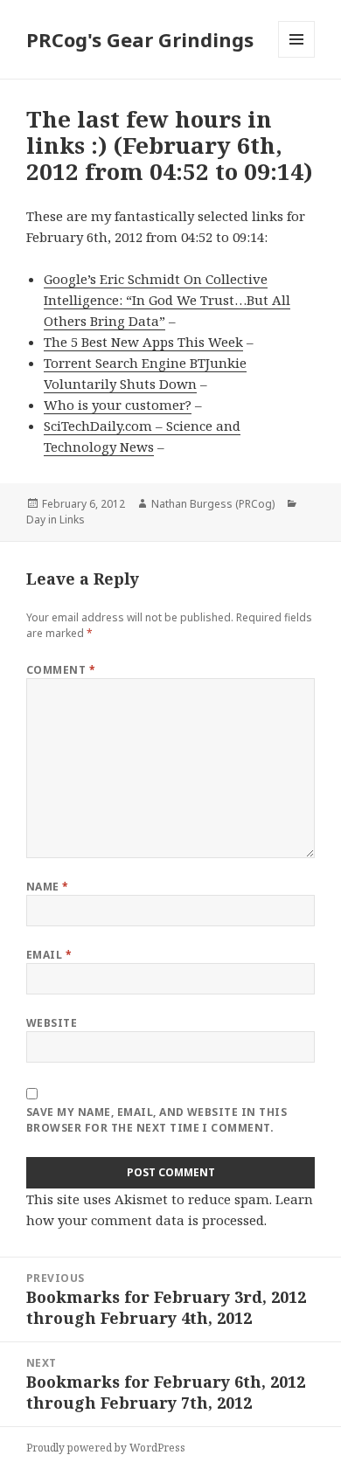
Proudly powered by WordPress (105, 1447)
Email (49, 954)
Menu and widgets (297, 57)
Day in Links (55, 519)
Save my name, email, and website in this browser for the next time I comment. (156, 1120)
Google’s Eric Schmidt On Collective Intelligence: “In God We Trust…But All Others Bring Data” (167, 299)
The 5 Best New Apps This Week (143, 341)
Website (51, 1022)
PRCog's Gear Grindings (140, 39)
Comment (60, 669)
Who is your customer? (117, 404)
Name (47, 886)
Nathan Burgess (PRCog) (213, 503)
